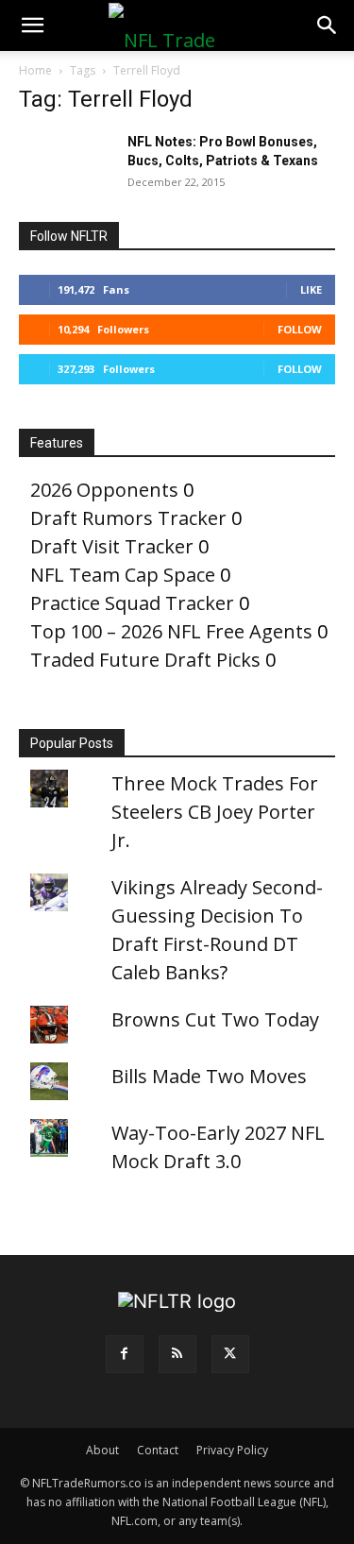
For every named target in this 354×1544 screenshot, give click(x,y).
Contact (157, 1450)
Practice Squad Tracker (132, 603)
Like (311, 289)
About (102, 1450)
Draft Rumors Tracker (128, 518)
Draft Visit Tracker (112, 546)
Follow (300, 329)
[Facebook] (124, 1354)
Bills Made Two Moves (209, 1076)
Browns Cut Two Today (215, 1019)
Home (35, 70)
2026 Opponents (104, 489)
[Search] (327, 25)
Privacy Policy (232, 1450)
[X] (230, 1354)
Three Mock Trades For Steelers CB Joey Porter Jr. (214, 812)
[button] (32, 25)
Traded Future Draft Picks (145, 659)
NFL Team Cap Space (122, 574)
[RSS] (177, 1354)
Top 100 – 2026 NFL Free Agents (171, 631)
